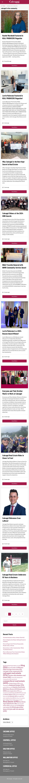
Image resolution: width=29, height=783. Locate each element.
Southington (12, 705)
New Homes (11, 699)
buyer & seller (13, 667)
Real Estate (10, 701)
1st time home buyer (9, 665)
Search (14, 625)
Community (7, 679)
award (18, 665)
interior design (19, 694)
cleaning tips (19, 677)
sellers (6, 705)
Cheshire (12, 675)
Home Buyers (11, 689)
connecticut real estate (14, 682)
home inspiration (12, 691)
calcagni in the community (12, 671)
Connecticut (14, 679)
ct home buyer (13, 683)
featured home (16, 685)
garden (5, 687)
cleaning (13, 677)
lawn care (6, 696)
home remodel (16, 692)
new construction (9, 698)
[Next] (19, 614)
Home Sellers (10, 694)
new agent (20, 696)
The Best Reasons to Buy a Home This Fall (13, 637)
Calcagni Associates (14, 669)
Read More (14, 65)
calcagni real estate (12, 674)
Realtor (13, 703)
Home (3, 5)
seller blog (20, 703)
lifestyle (13, 696)
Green (10, 687)
